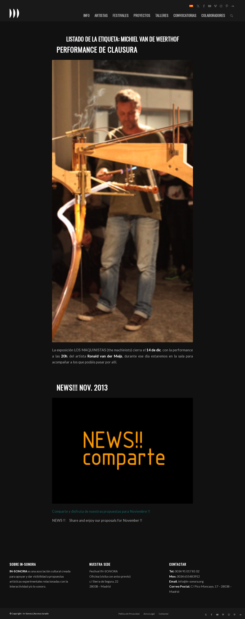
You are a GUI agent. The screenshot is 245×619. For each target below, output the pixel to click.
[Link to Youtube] (209, 6)
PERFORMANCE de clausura (97, 49)
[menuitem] (86, 15)
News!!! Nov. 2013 (82, 387)
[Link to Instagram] (221, 6)
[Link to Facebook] (204, 6)
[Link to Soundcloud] (232, 6)
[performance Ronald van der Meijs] (122, 201)
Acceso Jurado (41, 613)
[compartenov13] (122, 451)
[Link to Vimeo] (215, 6)
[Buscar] (231, 15)
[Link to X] (198, 6)
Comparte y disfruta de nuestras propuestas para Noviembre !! (101, 511)
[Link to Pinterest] (227, 6)
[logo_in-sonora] (14, 13)
